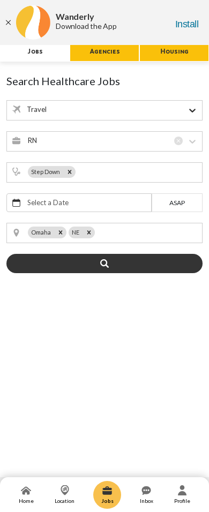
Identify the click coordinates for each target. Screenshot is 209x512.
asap (177, 203)
